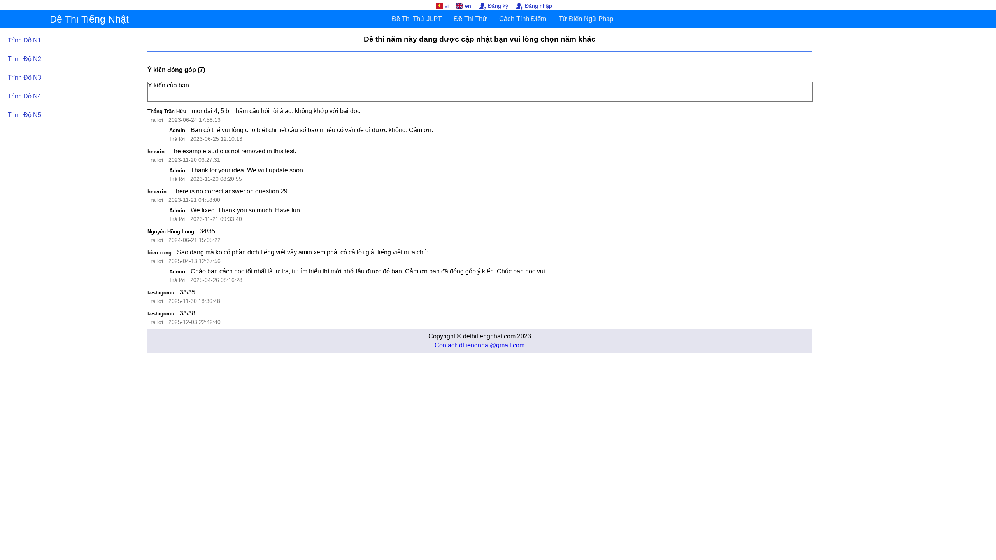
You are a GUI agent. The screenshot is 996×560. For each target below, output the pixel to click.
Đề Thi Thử (470, 19)
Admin (177, 130)
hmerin (156, 151)
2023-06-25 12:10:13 (216, 139)
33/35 (187, 292)
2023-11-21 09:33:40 (216, 219)
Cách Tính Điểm (522, 19)
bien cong (159, 253)
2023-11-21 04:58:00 (194, 200)
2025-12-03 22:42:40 (194, 322)
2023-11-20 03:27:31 (194, 160)
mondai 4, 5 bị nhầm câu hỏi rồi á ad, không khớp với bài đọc (276, 111)
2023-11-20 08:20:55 (216, 179)
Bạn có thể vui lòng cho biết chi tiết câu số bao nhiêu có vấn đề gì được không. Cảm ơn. (312, 130)
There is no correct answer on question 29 (230, 191)
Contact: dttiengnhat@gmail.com (479, 345)
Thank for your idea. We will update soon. (248, 170)
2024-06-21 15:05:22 (194, 240)
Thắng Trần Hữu (166, 111)
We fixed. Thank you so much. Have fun (245, 210)
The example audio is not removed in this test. (233, 151)
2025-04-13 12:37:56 (194, 261)
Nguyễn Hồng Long (170, 231)
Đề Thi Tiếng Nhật (89, 19)
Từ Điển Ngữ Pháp (586, 19)
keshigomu (160, 293)
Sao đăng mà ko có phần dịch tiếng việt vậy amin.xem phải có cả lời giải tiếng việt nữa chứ (302, 252)
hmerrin (157, 191)
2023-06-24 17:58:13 (194, 120)
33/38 (187, 313)
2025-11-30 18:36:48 (194, 301)
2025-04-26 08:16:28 (216, 280)
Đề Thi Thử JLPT (417, 19)
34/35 (207, 231)
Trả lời (155, 120)
